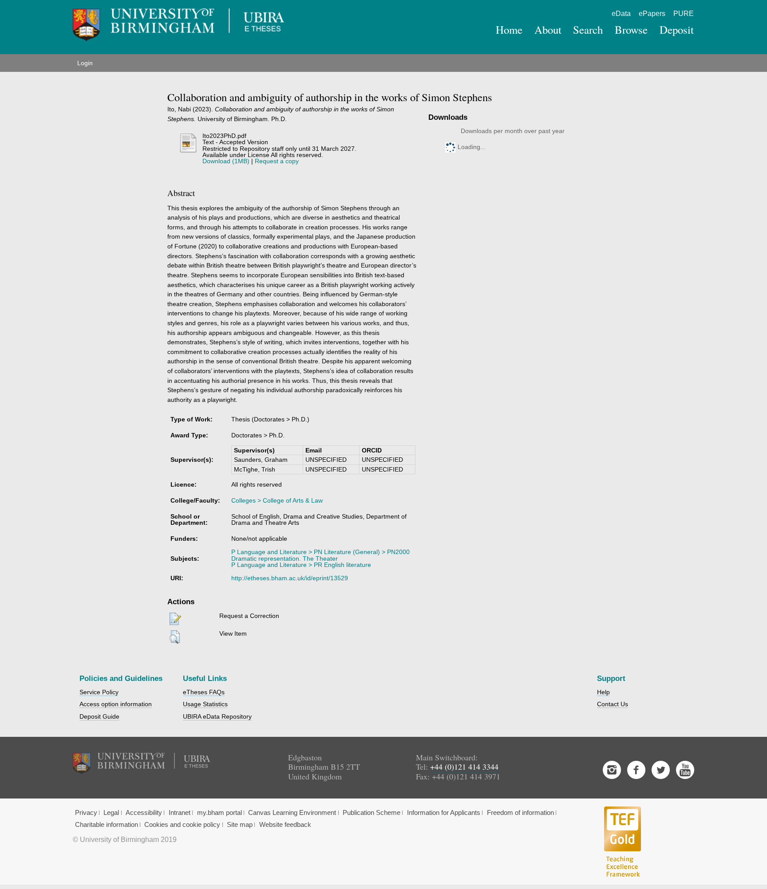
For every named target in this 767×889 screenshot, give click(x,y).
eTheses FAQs (204, 692)
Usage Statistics (205, 704)
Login (85, 63)
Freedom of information (520, 812)
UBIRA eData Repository (217, 716)
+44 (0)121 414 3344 (464, 766)
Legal (111, 812)
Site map (240, 824)
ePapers (652, 13)
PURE (683, 13)
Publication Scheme (371, 812)
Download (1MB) (225, 161)
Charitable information (106, 824)
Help (603, 692)
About (547, 29)
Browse (631, 29)
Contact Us (612, 704)
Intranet (179, 812)
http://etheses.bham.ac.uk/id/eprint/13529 (289, 578)
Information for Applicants (443, 812)
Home (509, 29)
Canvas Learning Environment (292, 812)
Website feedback (285, 824)
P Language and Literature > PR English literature (301, 564)
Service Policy (99, 692)
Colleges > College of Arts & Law (277, 500)
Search (588, 29)
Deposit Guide (99, 716)
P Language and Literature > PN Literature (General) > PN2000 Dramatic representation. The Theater (320, 555)
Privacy (86, 812)
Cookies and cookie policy (182, 824)
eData (621, 13)
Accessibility (144, 812)
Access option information (115, 704)
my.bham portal (219, 812)
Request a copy (277, 161)
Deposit (677, 29)
